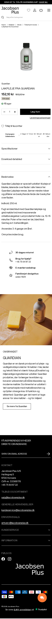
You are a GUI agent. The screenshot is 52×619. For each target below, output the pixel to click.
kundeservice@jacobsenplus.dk (18, 510)
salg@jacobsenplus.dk (13, 497)
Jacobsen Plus (13, 606)
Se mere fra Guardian (17, 406)
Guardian (5, 84)
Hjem (3, 25)
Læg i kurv (35, 112)
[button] (41, 10)
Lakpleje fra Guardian (10, 27)
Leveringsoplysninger (40, 118)
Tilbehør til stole (30, 25)
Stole (19, 25)
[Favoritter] (28, 10)
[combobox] (26, 17)
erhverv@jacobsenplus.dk (14, 523)
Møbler (11, 25)
